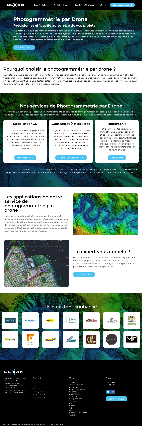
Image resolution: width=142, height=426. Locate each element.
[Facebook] (112, 392)
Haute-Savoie (11, 383)
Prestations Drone (60, 5)
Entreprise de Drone (41, 5)
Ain (23, 390)
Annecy (19, 381)
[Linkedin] (108, 392)
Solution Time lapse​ (40, 395)
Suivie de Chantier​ (40, 398)
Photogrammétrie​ (40, 392)
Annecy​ (72, 382)
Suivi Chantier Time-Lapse (84, 5)
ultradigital (59, 424)
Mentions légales (20, 424)
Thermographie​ (39, 389)
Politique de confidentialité (36, 424)
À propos (103, 5)
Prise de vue (37, 383)
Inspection (37, 386)
